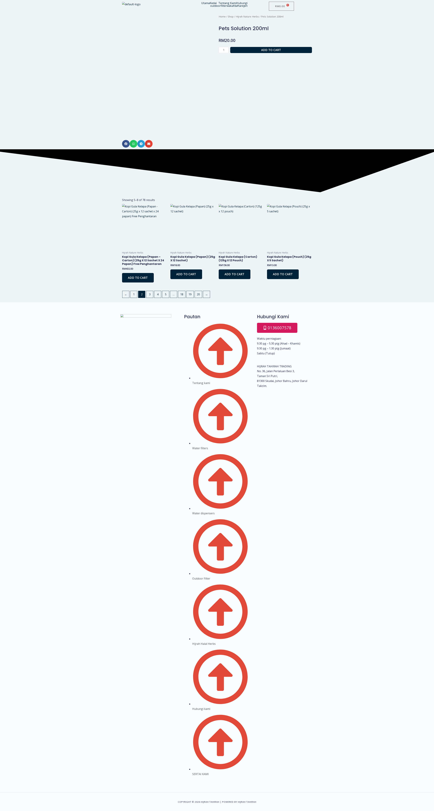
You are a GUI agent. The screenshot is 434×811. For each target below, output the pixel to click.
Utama (205, 3)
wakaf (230, 5)
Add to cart (271, 50)
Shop (231, 16)
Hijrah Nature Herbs (247, 16)
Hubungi (242, 3)
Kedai (213, 3)
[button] (214, 3)
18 (181, 294)
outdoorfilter (218, 5)
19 (190, 294)
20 (198, 294)
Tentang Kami (227, 3)
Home (222, 16)
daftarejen (241, 5)
